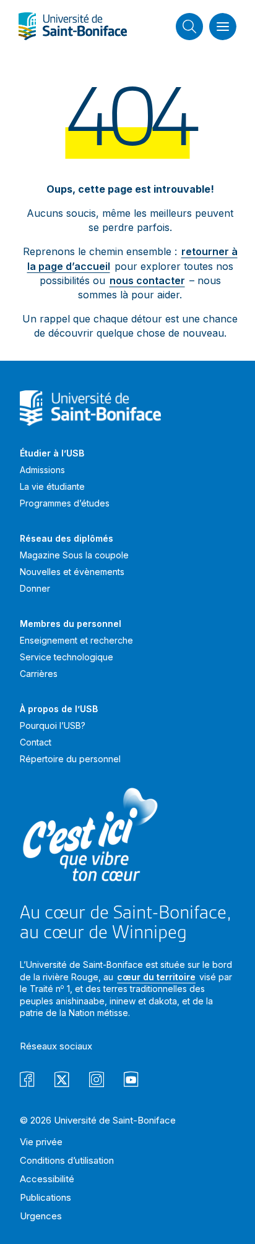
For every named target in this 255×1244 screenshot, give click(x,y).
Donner (35, 588)
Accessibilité (47, 1179)
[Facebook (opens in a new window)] (27, 1081)
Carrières (39, 673)
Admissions (42, 469)
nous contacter (147, 280)
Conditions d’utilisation (67, 1160)
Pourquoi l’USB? (52, 725)
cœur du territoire (156, 977)
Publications (45, 1197)
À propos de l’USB (59, 709)
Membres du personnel (70, 623)
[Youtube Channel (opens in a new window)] (131, 1081)
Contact (35, 742)
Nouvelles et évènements (72, 571)
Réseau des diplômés (66, 538)
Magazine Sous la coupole (74, 555)
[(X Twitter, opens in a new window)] (61, 1081)
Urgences (41, 1216)
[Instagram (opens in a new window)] (96, 1081)
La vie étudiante (52, 486)
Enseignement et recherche (76, 640)
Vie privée (41, 1142)
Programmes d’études (65, 503)
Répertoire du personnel (70, 759)
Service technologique (66, 657)
